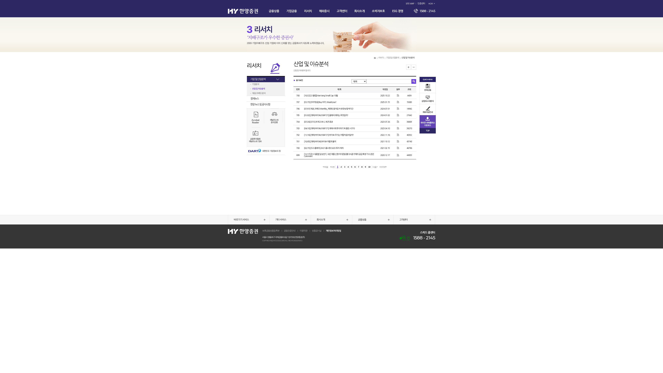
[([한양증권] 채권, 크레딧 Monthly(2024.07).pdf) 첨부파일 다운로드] (398, 109)
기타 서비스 (280, 219)
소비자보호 (378, 11)
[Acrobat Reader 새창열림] (255, 117)
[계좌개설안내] (428, 109)
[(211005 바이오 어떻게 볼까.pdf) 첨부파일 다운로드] (398, 141)
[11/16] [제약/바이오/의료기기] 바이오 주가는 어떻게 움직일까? (329, 135)
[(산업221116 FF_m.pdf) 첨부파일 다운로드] (398, 135)
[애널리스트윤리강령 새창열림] (274, 118)
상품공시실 (316, 231)
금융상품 (274, 11)
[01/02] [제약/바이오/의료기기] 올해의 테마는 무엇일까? (326, 115)
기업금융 (291, 11)
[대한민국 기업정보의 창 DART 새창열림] (264, 151)
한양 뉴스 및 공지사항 (260, 104)
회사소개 (359, 11)
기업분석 (255, 84)
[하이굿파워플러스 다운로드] (428, 121)
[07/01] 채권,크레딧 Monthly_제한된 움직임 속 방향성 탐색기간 (328, 109)
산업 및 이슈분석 (258, 89)
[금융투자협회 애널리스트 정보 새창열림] (255, 137)
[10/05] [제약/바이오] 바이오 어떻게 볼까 (320, 142)
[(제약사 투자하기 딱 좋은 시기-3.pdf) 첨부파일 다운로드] (398, 128)
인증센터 (421, 3)
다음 (375, 167)
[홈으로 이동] (375, 58)
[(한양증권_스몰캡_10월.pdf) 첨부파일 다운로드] (398, 95)
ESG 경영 (397, 11)
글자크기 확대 (408, 67)
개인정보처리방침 (333, 231)
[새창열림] (405, 238)
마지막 (382, 167)
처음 (326, 167)
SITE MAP (410, 3)
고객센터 (342, 11)
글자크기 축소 (413, 67)
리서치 (308, 11)
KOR (431, 3)
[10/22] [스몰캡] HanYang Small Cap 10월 (321, 96)
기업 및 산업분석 (392, 58)
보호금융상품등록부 (270, 231)
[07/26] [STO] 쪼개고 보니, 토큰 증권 (318, 122)
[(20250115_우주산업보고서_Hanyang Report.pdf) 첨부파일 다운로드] (398, 102)
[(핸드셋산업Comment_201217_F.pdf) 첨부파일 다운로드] (398, 155)
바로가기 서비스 (241, 219)
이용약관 (303, 231)
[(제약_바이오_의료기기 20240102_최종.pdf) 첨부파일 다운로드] (398, 115)
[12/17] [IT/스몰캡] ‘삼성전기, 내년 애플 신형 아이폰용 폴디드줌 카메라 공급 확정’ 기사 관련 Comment (339, 155)
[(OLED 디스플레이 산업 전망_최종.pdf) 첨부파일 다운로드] (398, 148)
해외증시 (324, 11)
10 (369, 167)
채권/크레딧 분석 (258, 93)
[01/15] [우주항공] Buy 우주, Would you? (320, 102)
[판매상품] (428, 87)
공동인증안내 (289, 231)
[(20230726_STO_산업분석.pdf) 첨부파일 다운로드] (398, 122)
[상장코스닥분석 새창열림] (428, 98)
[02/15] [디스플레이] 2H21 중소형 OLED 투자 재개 (323, 148)
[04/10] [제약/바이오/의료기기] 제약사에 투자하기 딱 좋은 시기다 (329, 128)
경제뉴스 (254, 98)
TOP (428, 131)
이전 (333, 167)
